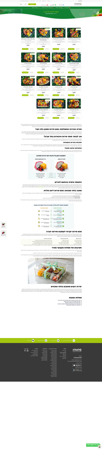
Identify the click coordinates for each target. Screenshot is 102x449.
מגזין (65, 351)
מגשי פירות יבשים (44, 354)
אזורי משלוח (64, 354)
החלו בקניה (32, 4)
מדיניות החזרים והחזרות (63, 356)
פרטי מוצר (77, 72)
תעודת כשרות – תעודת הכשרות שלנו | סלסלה (63, 352)
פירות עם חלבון (36, 351)
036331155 (61, 5)
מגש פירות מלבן (45, 351)
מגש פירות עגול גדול (44, 350)
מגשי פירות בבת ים (54, 362)
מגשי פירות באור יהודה (54, 363)
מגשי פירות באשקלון (54, 376)
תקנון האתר (64, 357)
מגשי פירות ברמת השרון (53, 365)
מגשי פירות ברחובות (54, 354)
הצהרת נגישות (64, 358)
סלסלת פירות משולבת (44, 360)
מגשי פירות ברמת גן (54, 351)
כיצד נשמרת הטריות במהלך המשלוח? (73, 302)
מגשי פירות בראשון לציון (53, 352)
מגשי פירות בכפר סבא (54, 355)
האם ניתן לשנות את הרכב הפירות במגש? (72, 301)
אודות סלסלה (64, 350)
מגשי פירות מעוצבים (44, 352)
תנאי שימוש (64, 355)
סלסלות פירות (40, 186)
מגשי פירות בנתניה (54, 361)
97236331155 (78, 358)
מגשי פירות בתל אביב (54, 350)
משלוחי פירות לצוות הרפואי (34, 355)
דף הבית (55, 13)
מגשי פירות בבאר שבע (54, 375)
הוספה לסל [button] (70, 72)
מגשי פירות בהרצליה (54, 353)
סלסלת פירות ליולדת (35, 354)
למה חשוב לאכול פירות (35, 350)
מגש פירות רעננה (54, 374)
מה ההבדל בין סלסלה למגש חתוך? (73, 305)
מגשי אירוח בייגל (45, 353)
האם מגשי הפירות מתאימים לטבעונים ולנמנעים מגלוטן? (69, 304)
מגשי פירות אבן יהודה (54, 368)
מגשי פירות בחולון (54, 364)
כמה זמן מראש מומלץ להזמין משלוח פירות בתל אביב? (69, 300)
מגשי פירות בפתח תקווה (53, 360)
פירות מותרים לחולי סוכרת (34, 352)
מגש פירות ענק (45, 355)
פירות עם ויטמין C (35, 353)
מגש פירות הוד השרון (54, 373)
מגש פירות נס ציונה (54, 367)
